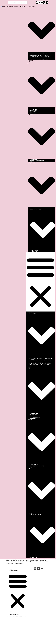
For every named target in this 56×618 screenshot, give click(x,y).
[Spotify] (43, 2)
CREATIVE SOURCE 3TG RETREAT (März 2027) (40, 56)
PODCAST (30, 61)
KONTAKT (32, 161)
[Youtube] (40, 2)
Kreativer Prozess (33, 109)
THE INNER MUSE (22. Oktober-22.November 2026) (40, 55)
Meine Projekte (33, 418)
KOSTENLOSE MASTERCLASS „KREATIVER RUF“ (40, 59)
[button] (40, 282)
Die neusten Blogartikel (34, 413)
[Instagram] (37, 2)
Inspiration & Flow (33, 110)
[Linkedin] (47, 2)
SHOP (31, 207)
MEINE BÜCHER (33, 251)
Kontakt (11, 611)
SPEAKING (31, 60)
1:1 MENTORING (32, 6)
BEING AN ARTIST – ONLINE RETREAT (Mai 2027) (40, 57)
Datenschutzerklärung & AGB (15, 570)
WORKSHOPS (35, 250)
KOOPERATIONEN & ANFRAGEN (37, 160)
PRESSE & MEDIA (34, 159)
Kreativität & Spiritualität (34, 111)
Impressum (12, 569)
